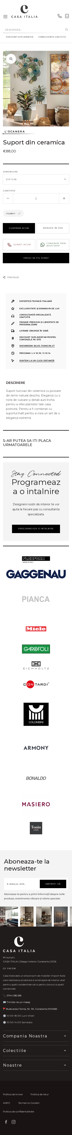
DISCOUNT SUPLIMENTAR (19, 37)
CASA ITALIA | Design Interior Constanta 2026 (29, 961)
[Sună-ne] (59, 17)
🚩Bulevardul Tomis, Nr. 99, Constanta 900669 (30, 1008)
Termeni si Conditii (28, 1102)
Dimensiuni (10, 171)
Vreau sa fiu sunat (36, 258)
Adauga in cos (53, 228)
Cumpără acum (19, 228)
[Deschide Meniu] (5, 17)
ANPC (6, 1102)
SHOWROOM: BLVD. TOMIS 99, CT (37, 345)
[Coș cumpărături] (67, 17)
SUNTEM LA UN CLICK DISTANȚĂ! (37, 360)
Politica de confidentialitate (18, 1111)
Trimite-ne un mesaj (18, 1002)
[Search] (66, 30)
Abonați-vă (53, 884)
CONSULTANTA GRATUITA (52, 37)
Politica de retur (40, 1094)
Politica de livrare (13, 1094)
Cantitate (9, 190)
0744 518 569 (14, 995)
